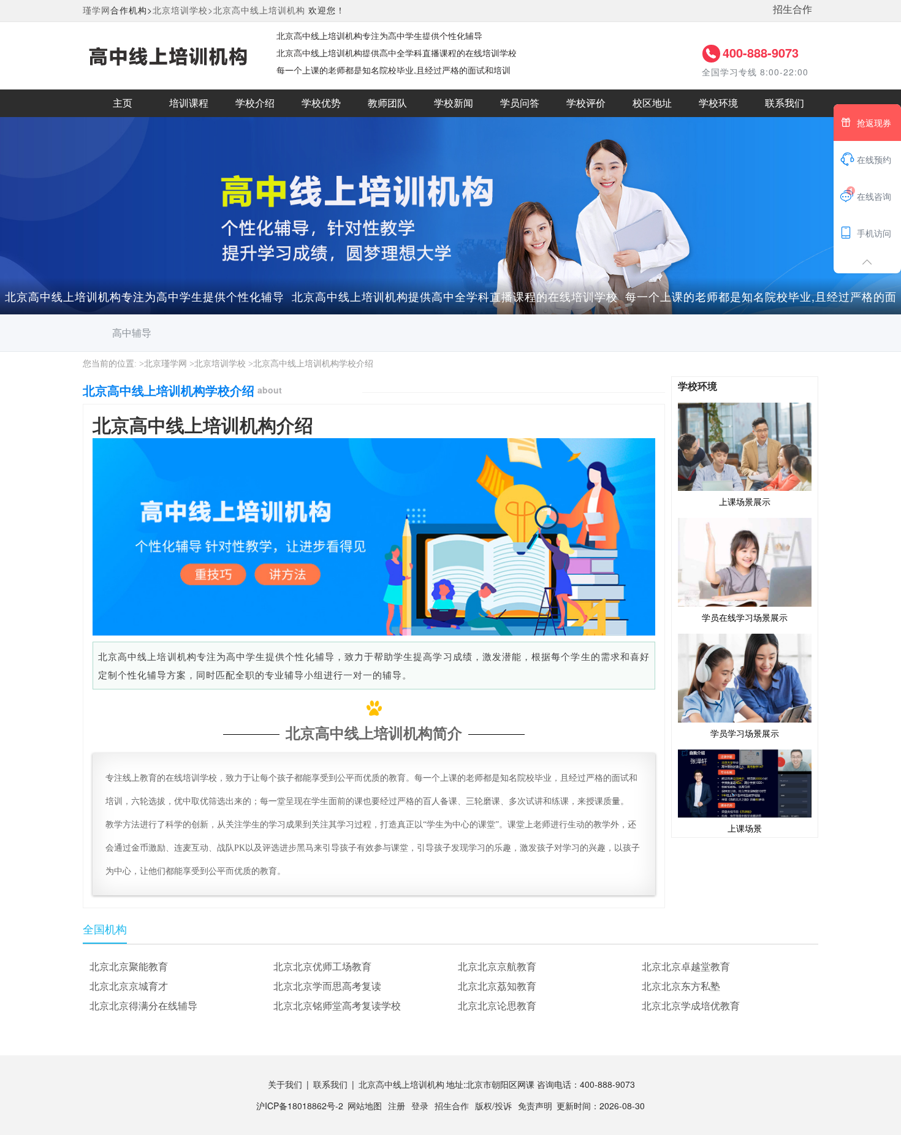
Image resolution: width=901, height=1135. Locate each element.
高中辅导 (131, 332)
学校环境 (718, 103)
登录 (419, 1105)
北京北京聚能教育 (128, 966)
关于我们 (285, 1084)
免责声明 (535, 1105)
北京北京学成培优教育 (691, 1005)
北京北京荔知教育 (497, 986)
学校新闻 (453, 103)
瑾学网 (96, 10)
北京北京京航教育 (497, 966)
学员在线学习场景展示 (745, 617)
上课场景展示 (744, 501)
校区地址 (652, 103)
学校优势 (321, 103)
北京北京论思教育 (497, 1005)
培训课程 (188, 103)
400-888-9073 (761, 52)
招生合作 (792, 9)
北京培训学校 (220, 363)
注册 (396, 1105)
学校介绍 (255, 103)
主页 (122, 103)
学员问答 (519, 103)
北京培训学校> (183, 10)
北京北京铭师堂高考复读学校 (337, 1005)
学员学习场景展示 (744, 733)
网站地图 (365, 1105)
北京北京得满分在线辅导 (143, 1005)
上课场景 (745, 828)
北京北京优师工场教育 (322, 966)
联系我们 (784, 103)
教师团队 (387, 103)
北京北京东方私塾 (681, 986)
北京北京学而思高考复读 (327, 986)
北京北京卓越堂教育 (686, 966)
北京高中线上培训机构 (259, 10)
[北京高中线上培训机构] (167, 54)
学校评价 (586, 103)
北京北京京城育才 (128, 986)
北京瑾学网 (165, 363)
